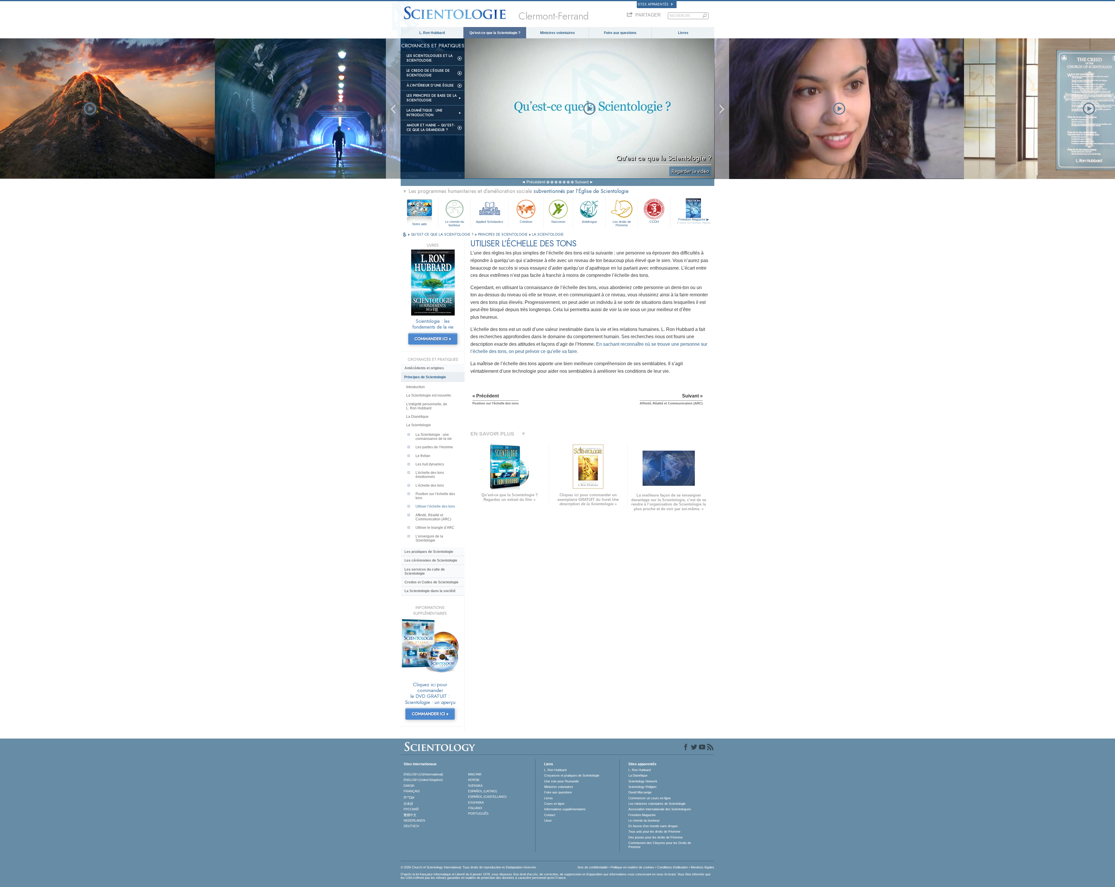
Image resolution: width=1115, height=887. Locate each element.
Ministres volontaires (557, 33)
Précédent (535, 182)
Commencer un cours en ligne (649, 798)
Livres (683, 33)
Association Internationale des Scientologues (659, 809)
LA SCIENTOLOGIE (548, 234)
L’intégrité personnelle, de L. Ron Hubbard (426, 406)
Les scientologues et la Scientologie (429, 58)
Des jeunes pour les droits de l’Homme (655, 837)
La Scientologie (418, 425)
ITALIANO (475, 808)
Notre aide (419, 224)
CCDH (654, 221)
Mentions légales (702, 867)
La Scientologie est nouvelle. (429, 395)
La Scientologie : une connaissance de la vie (434, 437)
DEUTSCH (411, 826)
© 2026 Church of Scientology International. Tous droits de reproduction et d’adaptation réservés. (469, 867)
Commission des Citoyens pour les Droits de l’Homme (659, 845)
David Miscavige (640, 792)
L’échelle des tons (430, 485)
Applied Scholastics (489, 221)
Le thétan (423, 456)
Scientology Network (642, 781)
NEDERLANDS (414, 820)
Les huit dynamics (430, 464)
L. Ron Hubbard (432, 33)
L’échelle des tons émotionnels (430, 475)
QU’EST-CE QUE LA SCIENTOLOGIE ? (443, 234)
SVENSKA (475, 785)
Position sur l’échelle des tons (435, 496)
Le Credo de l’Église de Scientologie (428, 73)
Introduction (415, 387)
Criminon (526, 221)
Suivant (582, 182)
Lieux (548, 820)
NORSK (473, 780)
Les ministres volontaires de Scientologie (657, 803)
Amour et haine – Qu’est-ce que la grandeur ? (431, 127)
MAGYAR (474, 774)
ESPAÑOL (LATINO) (482, 791)
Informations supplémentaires (565, 809)
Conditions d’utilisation (672, 867)
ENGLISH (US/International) (423, 774)
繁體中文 (410, 815)
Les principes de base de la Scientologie (431, 98)
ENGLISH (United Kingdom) (423, 780)
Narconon (558, 221)
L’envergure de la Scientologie (429, 538)
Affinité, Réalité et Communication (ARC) (433, 517)
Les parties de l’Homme (434, 447)
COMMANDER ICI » (432, 339)
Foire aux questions (620, 33)
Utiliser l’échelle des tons (435, 506)
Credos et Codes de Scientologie (431, 582)
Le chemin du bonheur (454, 223)
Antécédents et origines (424, 368)
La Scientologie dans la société (430, 591)
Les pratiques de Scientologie (428, 552)
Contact (549, 815)
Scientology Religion (642, 787)
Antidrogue (589, 221)
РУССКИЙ (411, 809)
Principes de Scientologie (425, 377)
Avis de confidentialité (593, 867)
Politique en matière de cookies (632, 867)
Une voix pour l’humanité (561, 781)
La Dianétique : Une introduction (425, 113)
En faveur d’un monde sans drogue (653, 826)
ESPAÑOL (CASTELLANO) (487, 796)
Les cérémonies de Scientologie (430, 560)
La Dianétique (417, 417)
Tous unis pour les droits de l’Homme (654, 831)
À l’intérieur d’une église (430, 85)
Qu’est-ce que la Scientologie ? (495, 33)
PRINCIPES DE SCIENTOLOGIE (503, 234)
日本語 (408, 803)
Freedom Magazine (694, 221)
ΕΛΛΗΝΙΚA (476, 802)
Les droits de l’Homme (622, 223)
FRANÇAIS (412, 791)
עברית (409, 797)
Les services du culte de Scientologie (424, 571)
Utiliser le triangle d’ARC (435, 528)
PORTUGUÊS (478, 813)
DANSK (409, 785)
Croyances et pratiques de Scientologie (571, 775)
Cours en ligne (554, 803)
